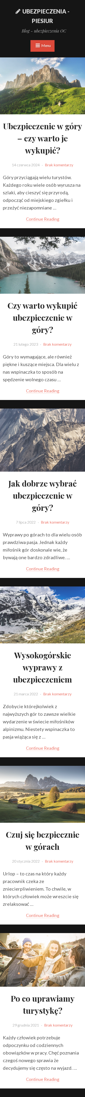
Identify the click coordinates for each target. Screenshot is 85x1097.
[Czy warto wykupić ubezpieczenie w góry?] (42, 290)
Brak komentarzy (59, 165)
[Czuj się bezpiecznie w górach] (42, 820)
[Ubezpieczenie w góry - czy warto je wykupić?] (42, 111)
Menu (46, 45)
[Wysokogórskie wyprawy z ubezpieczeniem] (42, 640)
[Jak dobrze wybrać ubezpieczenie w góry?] (42, 468)
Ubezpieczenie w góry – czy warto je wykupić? (42, 138)
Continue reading (42, 219)
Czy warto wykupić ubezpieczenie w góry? (42, 317)
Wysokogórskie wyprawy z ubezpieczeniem (42, 667)
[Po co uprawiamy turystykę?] (42, 983)
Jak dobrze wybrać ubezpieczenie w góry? (42, 495)
